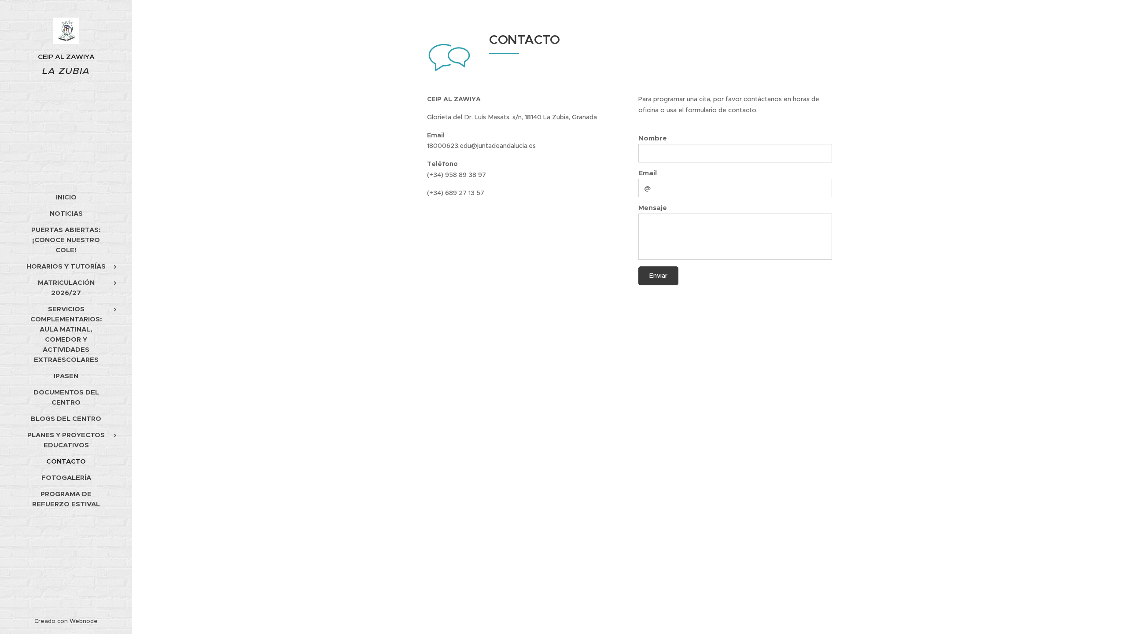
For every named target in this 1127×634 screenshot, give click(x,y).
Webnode (84, 621)
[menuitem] (66, 197)
